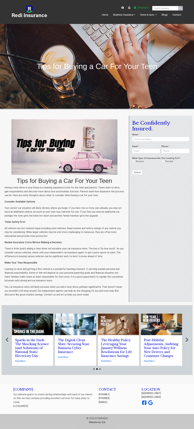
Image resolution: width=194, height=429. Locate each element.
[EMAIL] (103, 402)
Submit (137, 172)
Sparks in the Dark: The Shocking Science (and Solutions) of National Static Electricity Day (32, 348)
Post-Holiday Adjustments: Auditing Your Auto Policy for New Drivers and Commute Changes (161, 348)
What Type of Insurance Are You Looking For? (156, 158)
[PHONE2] (104, 398)
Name (135, 134)
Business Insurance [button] (123, 14)
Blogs (165, 14)
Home (105, 14)
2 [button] (97, 369)
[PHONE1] (143, 7)
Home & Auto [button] (147, 14)
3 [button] (100, 369)
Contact (176, 14)
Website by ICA (97, 422)
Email (135, 146)
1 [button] (94, 369)
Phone (165, 146)
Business (139, 161)
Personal (169, 161)
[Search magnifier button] (180, 8)
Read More (20, 361)
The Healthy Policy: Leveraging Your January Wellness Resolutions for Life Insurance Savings (116, 348)
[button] (7, 339)
